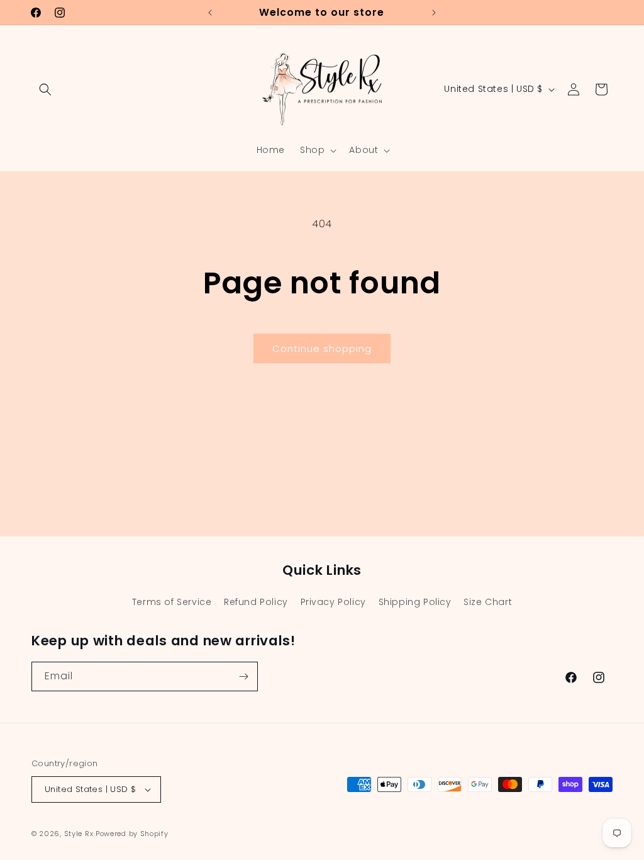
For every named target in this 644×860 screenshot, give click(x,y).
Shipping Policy (415, 602)
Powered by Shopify (132, 834)
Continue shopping (322, 348)
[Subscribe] (243, 676)
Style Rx (79, 834)
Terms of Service (172, 602)
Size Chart (488, 602)
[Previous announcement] (210, 13)
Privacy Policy (333, 602)
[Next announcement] (434, 13)
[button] (45, 89)
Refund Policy (256, 602)
